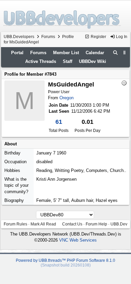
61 (58, 121)
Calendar (95, 52)
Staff (67, 61)
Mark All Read (43, 224)
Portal (17, 52)
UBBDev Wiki (92, 61)
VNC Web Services (78, 240)
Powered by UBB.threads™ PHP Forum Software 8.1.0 (65, 260)
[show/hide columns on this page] (124, 53)
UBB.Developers (19, 36)
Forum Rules (15, 224)
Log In (121, 36)
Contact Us (72, 224)
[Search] (115, 52)
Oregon (66, 97)
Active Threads (40, 61)
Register (98, 36)
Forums (48, 36)
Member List (66, 52)
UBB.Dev (119, 224)
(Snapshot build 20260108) (66, 265)
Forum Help (96, 224)
